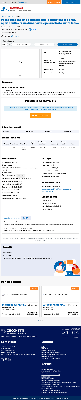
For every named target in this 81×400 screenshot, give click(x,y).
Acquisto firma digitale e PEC (50, 375)
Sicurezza (44, 373)
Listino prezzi (45, 377)
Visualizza (21, 175)
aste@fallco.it (10, 352)
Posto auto (10, 16)
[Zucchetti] (23, 2)
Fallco (43, 347)
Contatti (13, 2)
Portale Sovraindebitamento (50, 352)
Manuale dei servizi (47, 379)
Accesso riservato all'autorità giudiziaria (54, 392)
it (6, 2)
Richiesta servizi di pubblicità (50, 381)
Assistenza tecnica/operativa (51, 371)
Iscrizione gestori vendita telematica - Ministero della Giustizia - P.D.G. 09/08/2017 (58, 383)
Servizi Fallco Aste (47, 369)
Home (2, 16)
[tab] (11, 218)
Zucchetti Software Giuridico (50, 358)
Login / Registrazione (71, 2)
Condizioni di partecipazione (50, 390)
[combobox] (6, 2)
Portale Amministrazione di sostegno (53, 354)
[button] (32, 29)
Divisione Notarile (47, 356)
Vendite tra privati (54, 2)
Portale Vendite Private (48, 351)
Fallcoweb (44, 349)
